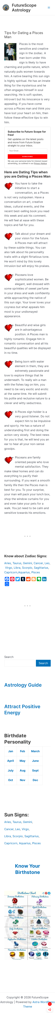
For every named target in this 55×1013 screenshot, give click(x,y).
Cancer (38, 563)
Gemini (27, 563)
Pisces (35, 572)
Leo (47, 563)
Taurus (17, 563)
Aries (7, 563)
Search (8, 657)
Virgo (8, 567)
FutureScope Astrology (24, 7)
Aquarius (24, 572)
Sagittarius (41, 567)
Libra (17, 567)
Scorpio (27, 567)
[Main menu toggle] (49, 7)
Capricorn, (11, 572)
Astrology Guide (23, 685)
